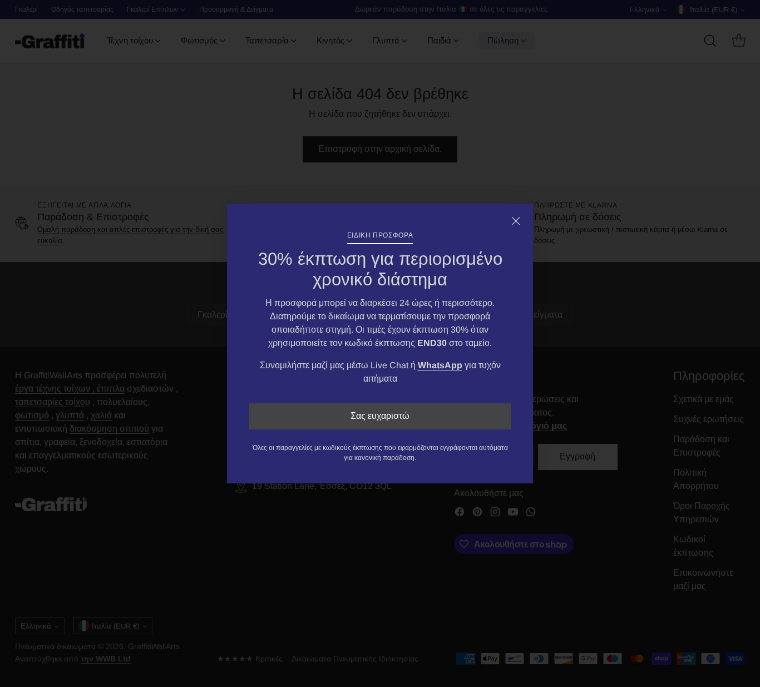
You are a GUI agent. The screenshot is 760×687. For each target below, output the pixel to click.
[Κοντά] (515, 220)
